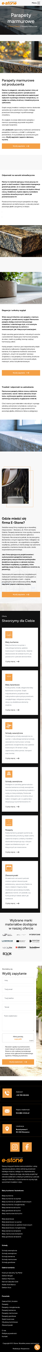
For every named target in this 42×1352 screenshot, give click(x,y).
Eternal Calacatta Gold (10, 1282)
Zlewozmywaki (11, 875)
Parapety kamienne (9, 1310)
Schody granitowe (8, 1262)
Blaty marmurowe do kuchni (12, 1214)
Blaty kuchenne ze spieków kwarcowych (16, 1202)
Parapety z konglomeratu (11, 1307)
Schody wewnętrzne (14, 733)
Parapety (9, 830)
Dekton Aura (6, 1288)
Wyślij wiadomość (16, 1062)
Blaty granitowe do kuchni (11, 1211)
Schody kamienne (8, 1257)
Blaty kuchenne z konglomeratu (13, 1205)
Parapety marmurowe (10, 1313)
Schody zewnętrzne (13, 781)
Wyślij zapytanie (19, 146)
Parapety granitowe (9, 1316)
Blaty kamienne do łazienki (11, 1231)
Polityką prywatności (20, 1056)
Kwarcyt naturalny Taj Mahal (12, 1273)
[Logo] (9, 3)
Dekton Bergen (7, 1276)
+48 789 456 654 (22, 1095)
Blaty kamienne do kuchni (11, 1208)
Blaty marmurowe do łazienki (12, 1234)
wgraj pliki (18, 1039)
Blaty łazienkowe (12, 685)
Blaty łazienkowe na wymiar (12, 1222)
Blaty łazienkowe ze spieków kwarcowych (17, 1225)
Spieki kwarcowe (8, 1319)
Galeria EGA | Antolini (10, 1301)
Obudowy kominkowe (10, 1322)
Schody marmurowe (9, 1259)
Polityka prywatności (9, 1333)
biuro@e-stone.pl (22, 1113)
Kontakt (5, 1336)
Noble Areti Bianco (9, 1285)
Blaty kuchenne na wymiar (11, 1199)
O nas (4, 1331)
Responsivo (25, 1349)
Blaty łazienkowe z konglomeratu (14, 1228)
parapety (30, 120)
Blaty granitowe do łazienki (11, 1237)
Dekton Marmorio (8, 1279)
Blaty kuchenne (11, 642)
